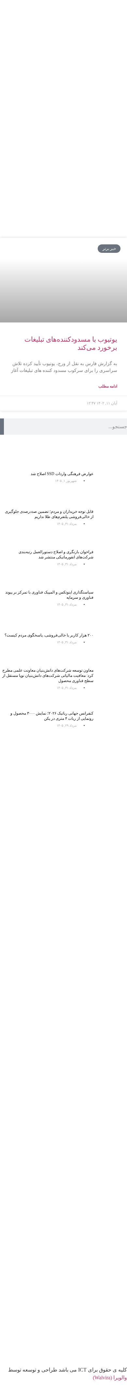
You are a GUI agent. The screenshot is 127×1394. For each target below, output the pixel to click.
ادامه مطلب (107, 386)
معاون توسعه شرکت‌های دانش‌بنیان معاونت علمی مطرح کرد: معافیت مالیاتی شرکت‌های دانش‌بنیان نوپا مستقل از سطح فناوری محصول (47, 675)
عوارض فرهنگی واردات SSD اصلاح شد (62, 474)
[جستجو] (2, 426)
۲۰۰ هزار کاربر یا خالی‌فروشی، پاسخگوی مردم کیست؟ (49, 635)
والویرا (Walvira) (110, 1377)
